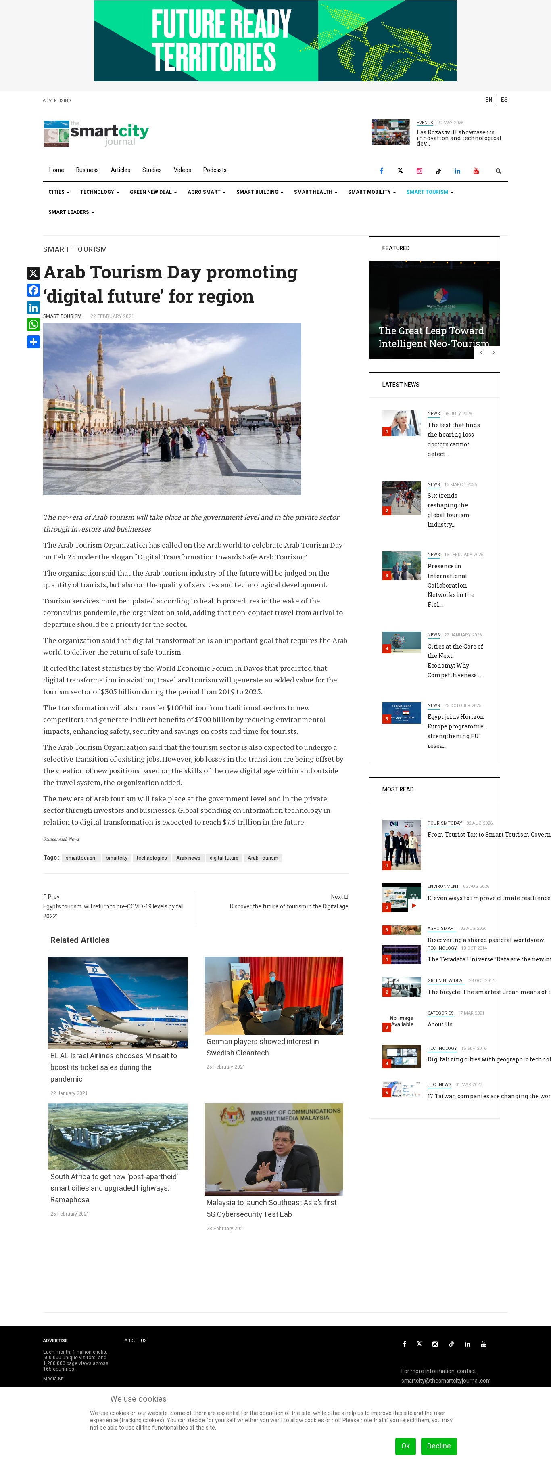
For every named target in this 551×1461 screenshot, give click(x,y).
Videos (182, 170)
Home (56, 170)
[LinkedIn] (457, 170)
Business (87, 170)
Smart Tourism (428, 192)
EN (489, 100)
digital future (224, 858)
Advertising (57, 100)
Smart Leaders (69, 212)
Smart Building (258, 192)
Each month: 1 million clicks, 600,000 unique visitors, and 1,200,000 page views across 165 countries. (76, 1361)
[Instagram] (419, 170)
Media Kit (53, 1378)
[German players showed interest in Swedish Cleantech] (274, 995)
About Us (440, 1024)
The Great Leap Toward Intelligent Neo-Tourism (434, 337)
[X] (400, 170)
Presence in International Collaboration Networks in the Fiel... (451, 585)
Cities (57, 192)
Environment (443, 886)
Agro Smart (205, 192)
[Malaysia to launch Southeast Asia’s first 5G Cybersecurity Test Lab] (274, 1149)
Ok (405, 1446)
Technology (97, 192)
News (434, 413)
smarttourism (81, 858)
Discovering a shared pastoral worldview (486, 940)
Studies (152, 170)
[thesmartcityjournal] (96, 133)
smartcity (116, 858)
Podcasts (215, 170)
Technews (439, 1084)
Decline (439, 1446)
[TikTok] (438, 170)
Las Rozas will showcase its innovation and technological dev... (459, 138)
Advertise (55, 1340)
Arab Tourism (263, 858)
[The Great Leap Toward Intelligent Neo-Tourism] (434, 310)
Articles (120, 170)
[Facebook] (381, 170)
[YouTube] (476, 170)
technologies (152, 858)
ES (504, 100)
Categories (441, 1013)
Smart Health (314, 192)
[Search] (498, 170)
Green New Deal (151, 192)
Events (425, 123)
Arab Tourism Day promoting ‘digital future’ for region (170, 284)
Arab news (188, 858)
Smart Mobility (370, 192)
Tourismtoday (445, 823)
